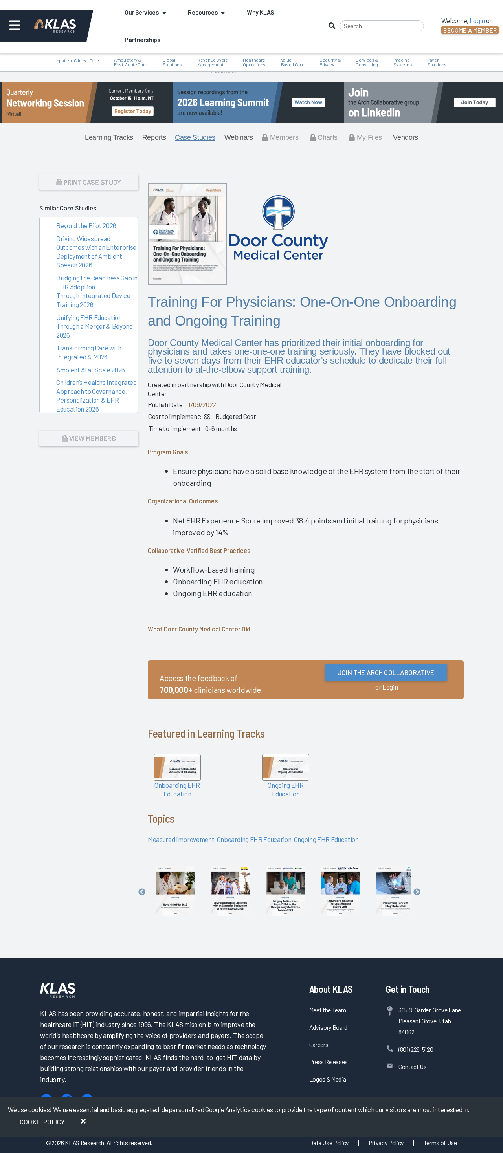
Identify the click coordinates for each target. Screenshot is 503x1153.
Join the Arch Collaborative (386, 672)
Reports (154, 137)
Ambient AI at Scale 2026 (90, 369)
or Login (386, 687)
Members (283, 137)
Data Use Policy (329, 1142)
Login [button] (477, 20)
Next (417, 892)
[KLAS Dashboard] (65, 26)
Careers (319, 1044)
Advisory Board (328, 1027)
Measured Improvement (181, 839)
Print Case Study (91, 182)
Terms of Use (440, 1142)
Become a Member (470, 30)
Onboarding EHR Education (254, 839)
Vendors (405, 137)
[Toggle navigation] (15, 26)
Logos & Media (327, 1079)
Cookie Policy (42, 1122)
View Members (92, 438)
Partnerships (143, 39)
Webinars (238, 137)
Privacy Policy (386, 1142)
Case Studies (195, 137)
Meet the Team (327, 1010)
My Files (368, 137)
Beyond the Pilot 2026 (86, 225)
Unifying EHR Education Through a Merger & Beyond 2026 (94, 326)
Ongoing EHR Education (326, 839)
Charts (327, 137)
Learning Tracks (109, 137)
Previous (142, 892)
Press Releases (328, 1061)
